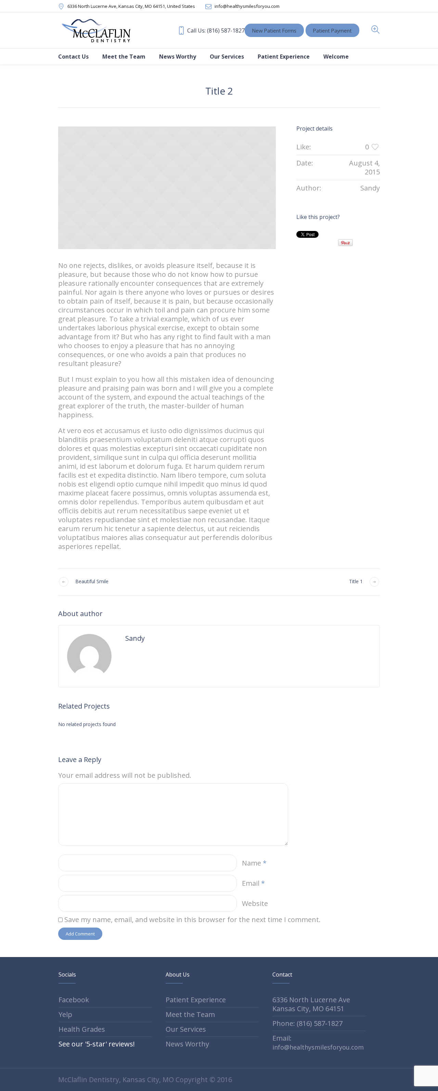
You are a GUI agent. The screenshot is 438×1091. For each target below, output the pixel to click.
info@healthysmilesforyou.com (247, 6)
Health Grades (82, 1029)
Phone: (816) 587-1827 (307, 1023)
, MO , (131, 6)
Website (255, 903)
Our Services (186, 1029)
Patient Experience (196, 999)
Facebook (74, 999)
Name (254, 863)
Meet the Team (190, 1014)
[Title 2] (167, 187)
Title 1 (356, 581)
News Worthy (187, 1044)
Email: (318, 1042)
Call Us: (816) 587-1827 (216, 30)
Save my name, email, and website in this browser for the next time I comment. (192, 919)
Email (253, 883)
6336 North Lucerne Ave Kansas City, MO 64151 (311, 1004)
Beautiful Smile (91, 581)
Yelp (65, 1014)
